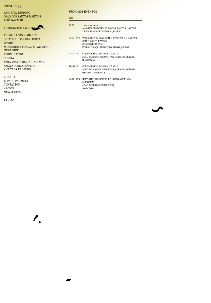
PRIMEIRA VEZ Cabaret (20, 35)
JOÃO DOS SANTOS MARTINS (22, 16)
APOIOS (9, 88)
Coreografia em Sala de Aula (100, 53)
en (12, 99)
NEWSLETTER (13, 92)
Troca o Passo (90, 25)
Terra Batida (13, 54)
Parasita (10, 5)
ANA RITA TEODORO (17, 12)
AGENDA (9, 77)
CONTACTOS (12, 84)
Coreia (9, 58)
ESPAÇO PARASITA (16, 80)
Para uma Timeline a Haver (24, 61)
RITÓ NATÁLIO (13, 20)
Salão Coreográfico (19, 65)
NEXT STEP (11, 50)
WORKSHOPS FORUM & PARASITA (26, 46)
